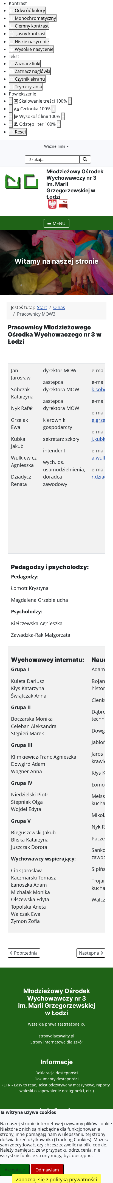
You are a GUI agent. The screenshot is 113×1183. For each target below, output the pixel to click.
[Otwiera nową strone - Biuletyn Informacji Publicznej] (61, 204)
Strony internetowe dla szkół (56, 1042)
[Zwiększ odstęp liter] (59, 124)
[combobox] (52, 159)
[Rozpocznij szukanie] (85, 159)
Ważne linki (54, 146)
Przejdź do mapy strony (4, 144)
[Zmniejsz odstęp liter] (11, 124)
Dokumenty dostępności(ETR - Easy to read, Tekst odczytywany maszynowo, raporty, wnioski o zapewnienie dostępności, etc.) (56, 1084)
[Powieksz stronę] (70, 101)
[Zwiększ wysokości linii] (63, 116)
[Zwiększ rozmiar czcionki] (53, 109)
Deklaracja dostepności (56, 1072)
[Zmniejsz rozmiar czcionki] (11, 109)
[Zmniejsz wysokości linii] (11, 116)
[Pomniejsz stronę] (11, 101)
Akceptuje (15, 1170)
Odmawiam (47, 1170)
